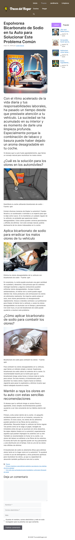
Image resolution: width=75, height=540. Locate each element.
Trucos (43, 3)
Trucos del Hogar (20, 9)
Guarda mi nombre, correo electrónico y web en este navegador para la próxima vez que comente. (25, 521)
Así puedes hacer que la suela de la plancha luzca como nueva (65, 41)
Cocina (36, 9)
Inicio (35, 3)
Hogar (44, 9)
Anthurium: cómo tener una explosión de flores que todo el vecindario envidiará (64, 51)
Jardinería (54, 3)
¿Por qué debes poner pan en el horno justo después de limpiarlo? (64, 30)
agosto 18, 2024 (65, 35)
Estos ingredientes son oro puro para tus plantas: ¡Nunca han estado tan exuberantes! (65, 62)
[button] (33, 14)
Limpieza (65, 3)
